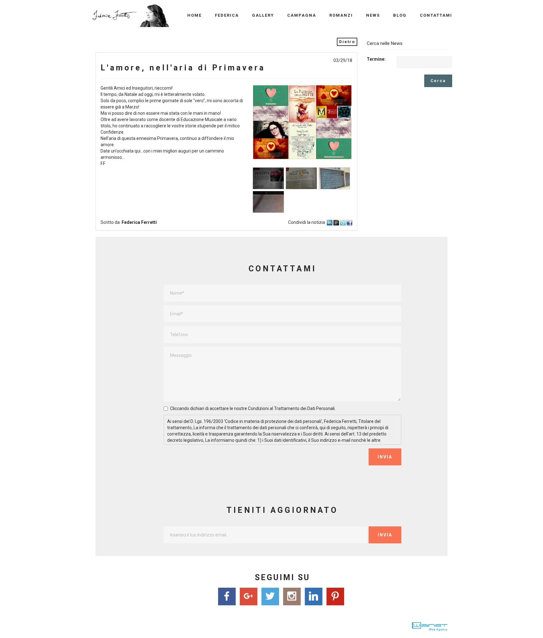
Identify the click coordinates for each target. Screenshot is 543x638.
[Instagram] (291, 597)
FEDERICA (227, 15)
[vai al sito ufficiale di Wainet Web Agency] (429, 626)
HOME (194, 15)
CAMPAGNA (301, 15)
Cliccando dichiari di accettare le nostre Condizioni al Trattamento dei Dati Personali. (253, 408)
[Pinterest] (335, 597)
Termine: (376, 59)
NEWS (373, 15)
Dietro (347, 41)
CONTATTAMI (436, 15)
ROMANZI (341, 15)
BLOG (400, 15)
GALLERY (263, 15)
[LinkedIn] (313, 597)
